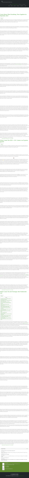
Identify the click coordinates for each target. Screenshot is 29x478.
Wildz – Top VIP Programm (4, 312)
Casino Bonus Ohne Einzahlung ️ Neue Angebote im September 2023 (13, 15)
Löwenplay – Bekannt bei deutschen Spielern (6, 315)
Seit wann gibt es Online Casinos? (4, 316)
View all (27, 448)
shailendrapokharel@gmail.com (9, 468)
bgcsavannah (7, 138)
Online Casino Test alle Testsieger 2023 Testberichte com (13, 292)
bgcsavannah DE (4, 138)
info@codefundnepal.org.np (15, 4)
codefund (2, 144)
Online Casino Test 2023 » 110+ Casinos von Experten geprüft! (14, 141)
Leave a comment (11, 138)
